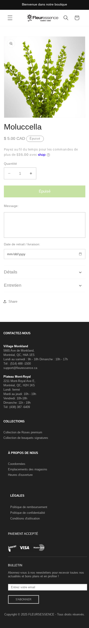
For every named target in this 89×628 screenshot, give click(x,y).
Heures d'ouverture (20, 475)
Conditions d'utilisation (25, 518)
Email (12, 582)
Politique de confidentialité (27, 512)
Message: (11, 206)
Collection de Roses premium (22, 432)
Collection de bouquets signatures (25, 438)
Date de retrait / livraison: (22, 244)
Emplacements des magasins (27, 469)
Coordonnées (16, 464)
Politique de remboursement (28, 507)
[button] (10, 17)
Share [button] (12, 301)
